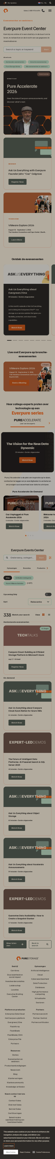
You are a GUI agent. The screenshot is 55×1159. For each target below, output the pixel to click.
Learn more (8, 1145)
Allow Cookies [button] (11, 1152)
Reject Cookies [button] (25, 1152)
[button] (41, 1152)
